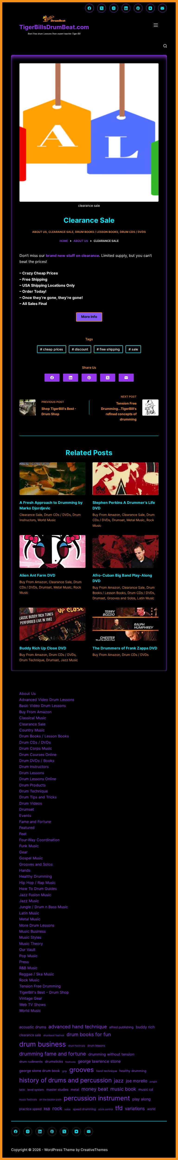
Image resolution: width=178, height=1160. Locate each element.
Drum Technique (31, 660)
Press (24, 961)
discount (80, 349)
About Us (39, 232)
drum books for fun (89, 1034)
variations (135, 1108)
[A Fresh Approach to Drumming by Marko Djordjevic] (52, 478)
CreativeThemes (94, 1150)
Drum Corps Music (35, 748)
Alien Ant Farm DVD (37, 575)
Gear (23, 852)
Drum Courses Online (37, 754)
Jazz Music (69, 660)
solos (67, 1109)
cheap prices (51, 349)
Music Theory (31, 943)
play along (141, 1099)
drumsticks (54, 1062)
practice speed (30, 1109)
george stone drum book (39, 1071)
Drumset (118, 520)
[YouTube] (150, 8)
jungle (153, 1081)
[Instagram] (113, 8)
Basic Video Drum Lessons (42, 705)
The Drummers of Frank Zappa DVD (124, 648)
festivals (70, 1061)
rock (57, 1108)
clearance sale (30, 1035)
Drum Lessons (31, 772)
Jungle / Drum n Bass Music (43, 906)
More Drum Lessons (36, 925)
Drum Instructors (34, 766)
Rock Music (29, 980)
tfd (119, 1108)
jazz (119, 1081)
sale (133, 349)
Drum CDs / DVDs (133, 232)
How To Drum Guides (38, 888)
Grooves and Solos (121, 598)
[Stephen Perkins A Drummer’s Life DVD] (125, 478)
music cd (145, 1089)
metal (75, 1089)
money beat (94, 1089)
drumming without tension (111, 1054)
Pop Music (28, 955)
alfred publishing (121, 1027)
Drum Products (32, 785)
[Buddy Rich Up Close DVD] (52, 624)
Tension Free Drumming (40, 986)
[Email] (162, 8)
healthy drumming (132, 1071)
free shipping (108, 349)
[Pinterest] (138, 8)
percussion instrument (97, 1098)
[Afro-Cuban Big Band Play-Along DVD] (125, 551)
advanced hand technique (77, 1026)
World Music (47, 520)
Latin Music (145, 598)
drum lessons (96, 1045)
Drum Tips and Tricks (38, 797)
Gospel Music (31, 858)
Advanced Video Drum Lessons (46, 699)
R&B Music (28, 967)
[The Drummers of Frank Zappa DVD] (125, 624)
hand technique (106, 1071)
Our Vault (27, 949)
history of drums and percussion (65, 1080)
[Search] (165, 46)
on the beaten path (50, 1099)
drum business (42, 1044)
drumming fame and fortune (52, 1054)
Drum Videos (30, 803)
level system (35, 1089)
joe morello (136, 1080)
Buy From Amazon (106, 515)
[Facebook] (89, 8)
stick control (105, 1109)
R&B (47, 1109)
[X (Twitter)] (101, 8)
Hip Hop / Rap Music (37, 882)
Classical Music (32, 717)
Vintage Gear (30, 998)
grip (64, 1071)
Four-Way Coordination (39, 839)
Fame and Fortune (35, 821)
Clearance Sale (60, 232)
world (151, 1109)
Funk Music (29, 845)
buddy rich (145, 1027)
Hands (24, 870)
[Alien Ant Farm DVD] (52, 551)
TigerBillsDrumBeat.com (54, 27)
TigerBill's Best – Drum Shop (44, 992)
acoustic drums (32, 1027)
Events (25, 815)
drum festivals (76, 1045)
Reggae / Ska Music (36, 974)
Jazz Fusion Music (35, 894)
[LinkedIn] (126, 8)
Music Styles (30, 937)
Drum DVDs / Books (36, 760)
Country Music (32, 730)
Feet (23, 833)
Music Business (32, 931)
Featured (27, 827)
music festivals (28, 1099)
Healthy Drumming (35, 876)
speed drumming (84, 1109)
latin (22, 1089)
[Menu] (157, 25)
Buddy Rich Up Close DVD (42, 648)
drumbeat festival (53, 1035)
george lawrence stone (99, 1061)
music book (123, 1089)
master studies (57, 1089)
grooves (81, 1070)
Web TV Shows (32, 1004)
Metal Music (136, 520)
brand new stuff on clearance (72, 255)
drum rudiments (31, 1061)
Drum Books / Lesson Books (96, 232)
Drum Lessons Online (37, 778)
